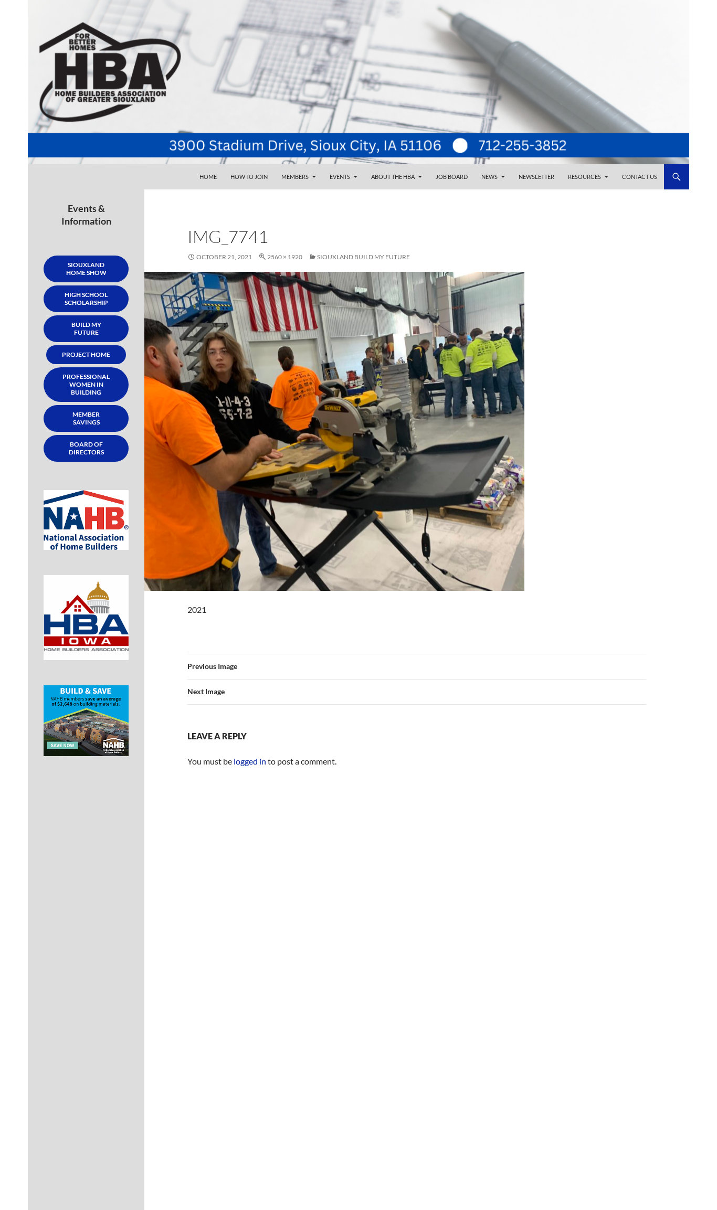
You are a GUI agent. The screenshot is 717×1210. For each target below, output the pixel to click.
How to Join (249, 176)
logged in (250, 761)
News (489, 176)
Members (295, 176)
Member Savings (86, 418)
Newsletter (536, 176)
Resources (584, 176)
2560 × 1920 (284, 257)
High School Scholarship (86, 298)
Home (208, 176)
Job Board (452, 176)
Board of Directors (86, 448)
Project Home (86, 354)
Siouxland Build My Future (363, 257)
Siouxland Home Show (86, 269)
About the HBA (393, 176)
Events (340, 176)
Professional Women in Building (86, 384)
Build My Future (86, 328)
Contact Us (639, 176)
